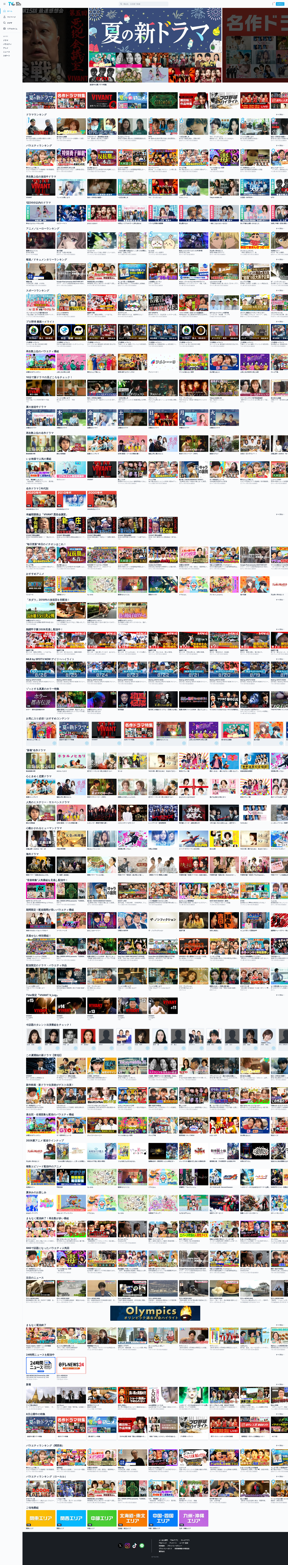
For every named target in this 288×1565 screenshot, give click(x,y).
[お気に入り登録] (54, 743)
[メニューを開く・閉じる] (272, 4)
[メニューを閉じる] (4, 4)
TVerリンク (163, 1543)
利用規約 (162, 1546)
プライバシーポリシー (174, 1546)
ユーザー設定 (183, 1543)
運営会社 (162, 1551)
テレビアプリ (185, 1540)
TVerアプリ (174, 1540)
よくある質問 (163, 1540)
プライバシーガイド (165, 1548)
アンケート (173, 1543)
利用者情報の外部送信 (182, 1548)
